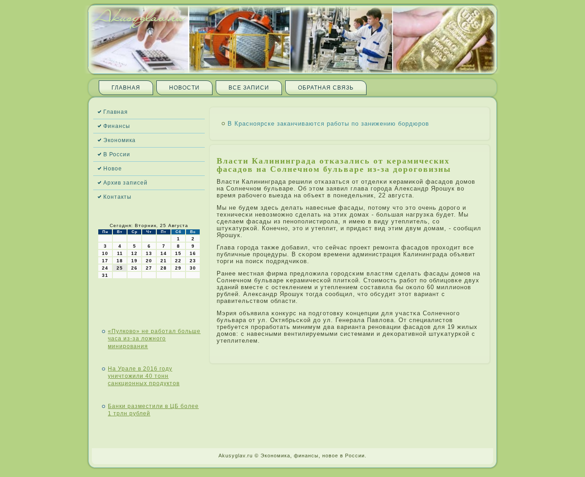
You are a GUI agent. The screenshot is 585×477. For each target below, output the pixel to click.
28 (163, 267)
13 (149, 253)
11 (120, 253)
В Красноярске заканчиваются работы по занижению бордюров (328, 123)
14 (163, 253)
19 (134, 260)
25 (120, 267)
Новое (112, 168)
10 (105, 253)
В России (116, 154)
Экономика (119, 140)
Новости (184, 88)
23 (193, 260)
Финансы (116, 126)
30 (193, 267)
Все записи (249, 88)
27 (149, 267)
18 (120, 260)
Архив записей (125, 183)
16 (193, 253)
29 (178, 267)
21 (163, 260)
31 (105, 275)
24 (105, 267)
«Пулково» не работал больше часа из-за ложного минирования (154, 339)
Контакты (117, 197)
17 (105, 260)
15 (178, 253)
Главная (126, 88)
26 (134, 267)
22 (178, 260)
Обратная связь (326, 88)
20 (149, 260)
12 (134, 253)
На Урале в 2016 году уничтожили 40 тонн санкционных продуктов (144, 376)
